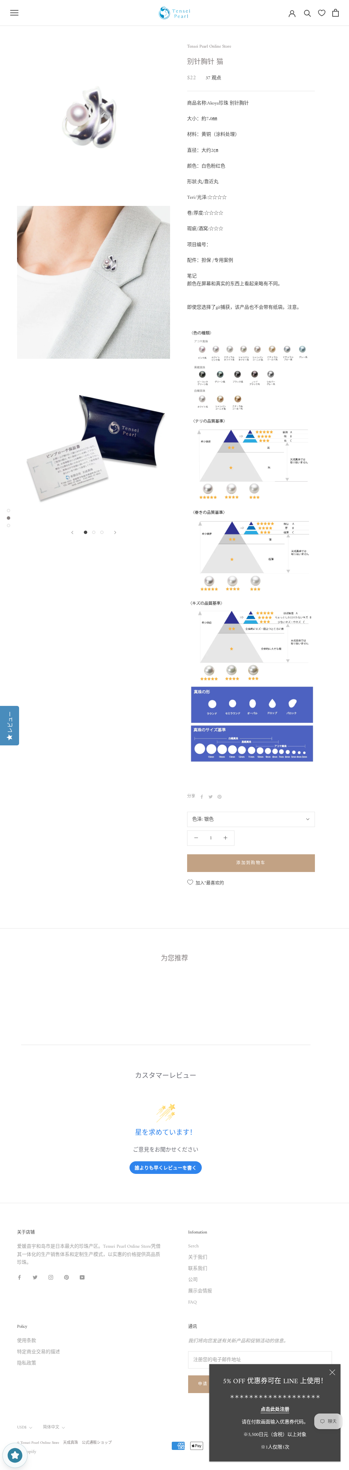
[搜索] (307, 12)
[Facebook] (202, 797)
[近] (332, 1372)
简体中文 (51, 1427)
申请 (203, 1384)
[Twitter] (211, 797)
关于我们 (197, 1257)
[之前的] (72, 532)
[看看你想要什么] (321, 13)
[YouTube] (82, 1277)
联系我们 (197, 1268)
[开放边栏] (14, 13)
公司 (193, 1279)
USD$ (22, 1427)
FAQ (192, 1302)
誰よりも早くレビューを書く (166, 1167)
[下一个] (115, 532)
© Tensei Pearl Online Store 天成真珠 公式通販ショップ (64, 1443)
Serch (193, 1246)
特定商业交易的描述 (38, 1352)
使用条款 (26, 1340)
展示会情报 (200, 1291)
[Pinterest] (219, 797)
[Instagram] (50, 1277)
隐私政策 (26, 1363)
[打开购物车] (335, 13)
